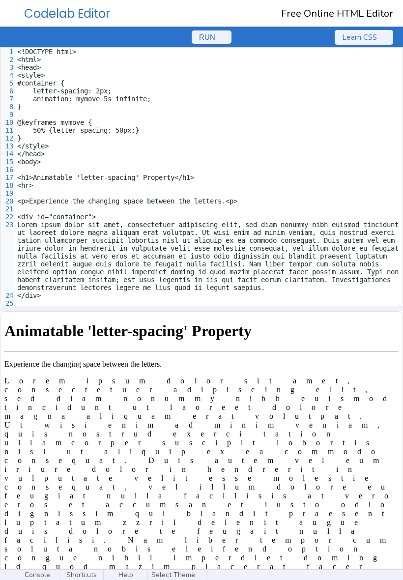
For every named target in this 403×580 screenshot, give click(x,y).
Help (125, 575)
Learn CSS (359, 37)
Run (207, 37)
